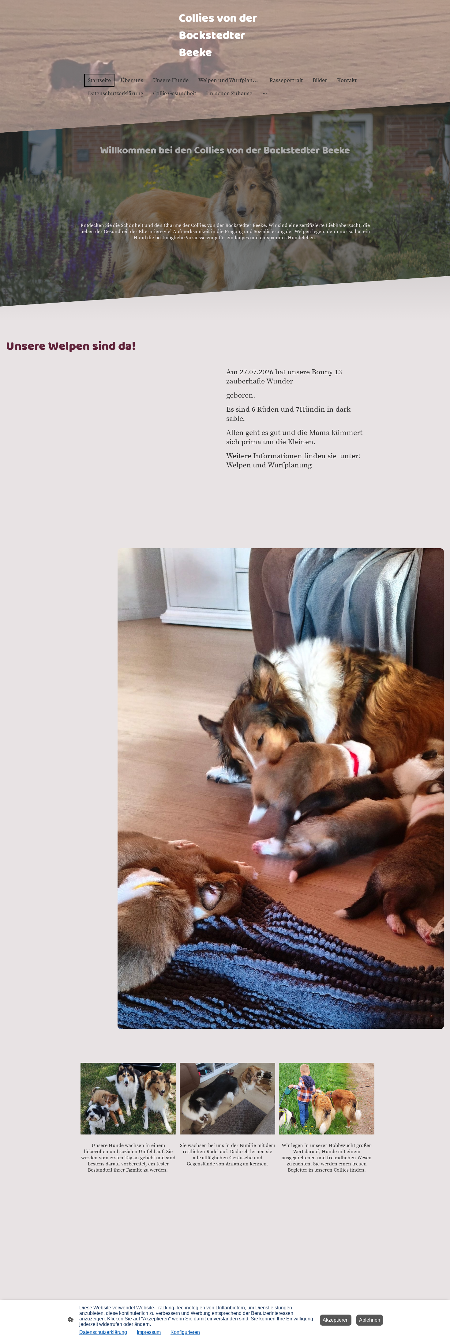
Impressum (149, 1332)
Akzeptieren (336, 1320)
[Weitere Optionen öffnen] (264, 93)
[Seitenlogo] (225, 66)
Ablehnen (369, 1320)
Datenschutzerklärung (103, 1332)
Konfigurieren (185, 1332)
